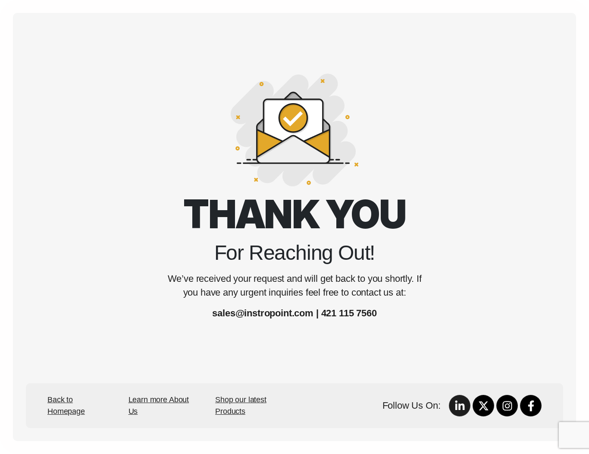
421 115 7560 (349, 313)
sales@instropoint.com (262, 313)
